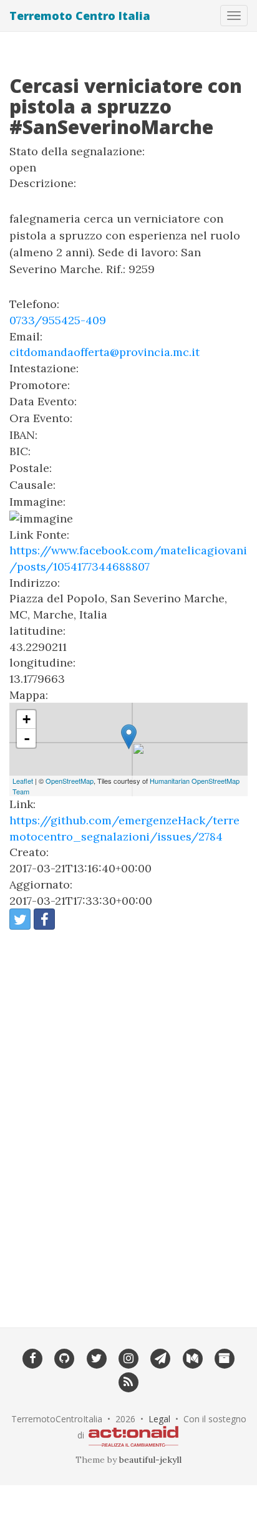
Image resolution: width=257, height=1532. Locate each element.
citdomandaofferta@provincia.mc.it (104, 352)
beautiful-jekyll (150, 1459)
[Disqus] (128, 1120)
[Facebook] (32, 1358)
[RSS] (128, 1381)
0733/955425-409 (57, 320)
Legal (159, 1419)
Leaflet (22, 781)
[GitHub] (64, 1358)
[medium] (192, 1358)
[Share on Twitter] (20, 919)
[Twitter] (96, 1358)
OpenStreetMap (70, 781)
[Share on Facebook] (44, 919)
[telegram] (160, 1358)
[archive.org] (224, 1358)
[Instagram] (128, 1358)
